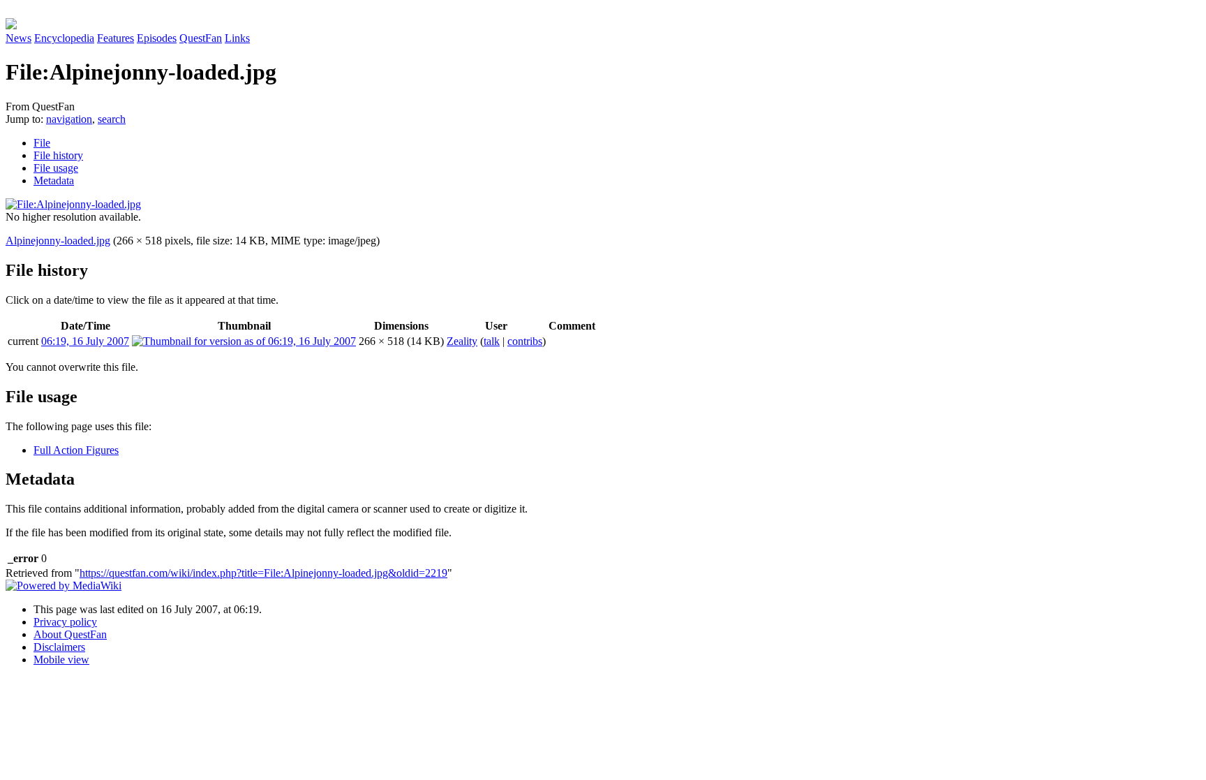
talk (492, 341)
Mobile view (61, 659)
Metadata (54, 180)
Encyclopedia (64, 38)
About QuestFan (70, 634)
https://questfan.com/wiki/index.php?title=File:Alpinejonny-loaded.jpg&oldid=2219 (263, 573)
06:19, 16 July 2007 (85, 341)
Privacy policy (65, 622)
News (18, 38)
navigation (69, 119)
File (42, 143)
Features (115, 38)
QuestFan (200, 38)
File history (58, 155)
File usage (56, 168)
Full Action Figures (76, 450)
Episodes (157, 38)
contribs (524, 341)
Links (237, 38)
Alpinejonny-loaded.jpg (58, 240)
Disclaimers (59, 647)
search (112, 119)
